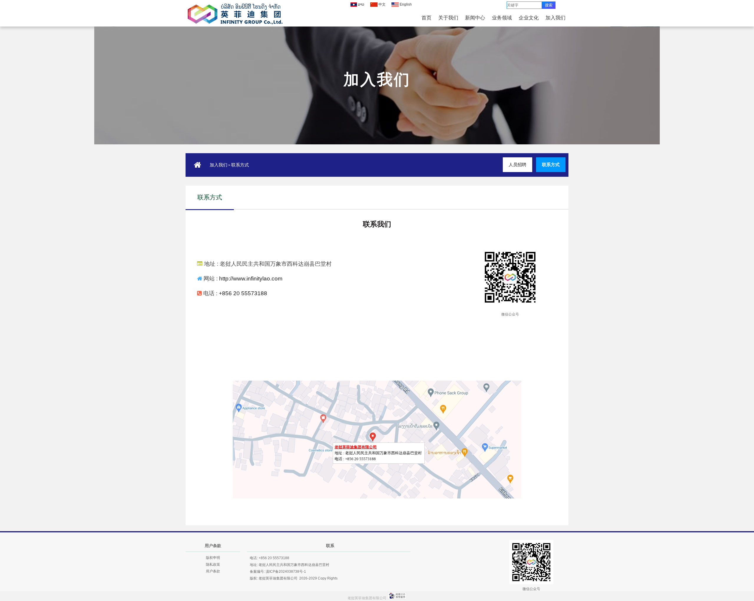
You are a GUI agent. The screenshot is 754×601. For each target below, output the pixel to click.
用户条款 (213, 571)
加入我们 (555, 18)
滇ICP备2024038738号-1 (286, 571)
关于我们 (448, 18)
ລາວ (360, 4)
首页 (426, 18)
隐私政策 (213, 564)
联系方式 (240, 165)
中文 (382, 4)
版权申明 (213, 558)
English (405, 4)
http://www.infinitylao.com (250, 278)
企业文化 (529, 18)
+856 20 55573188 (243, 293)
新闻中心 (475, 18)
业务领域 (502, 18)
